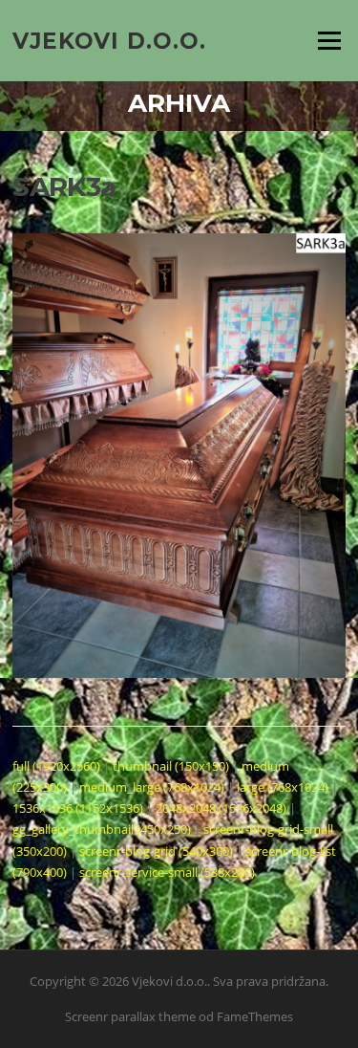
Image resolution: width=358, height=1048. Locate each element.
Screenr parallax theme (130, 1016)
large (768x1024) (282, 787)
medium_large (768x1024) (151, 787)
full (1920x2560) (56, 766)
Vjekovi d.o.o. (109, 40)
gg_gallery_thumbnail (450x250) (101, 829)
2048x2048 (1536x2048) (221, 808)
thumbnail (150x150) (171, 766)
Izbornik (329, 40)
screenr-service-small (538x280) (167, 872)
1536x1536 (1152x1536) (77, 808)
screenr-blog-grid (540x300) (156, 851)
